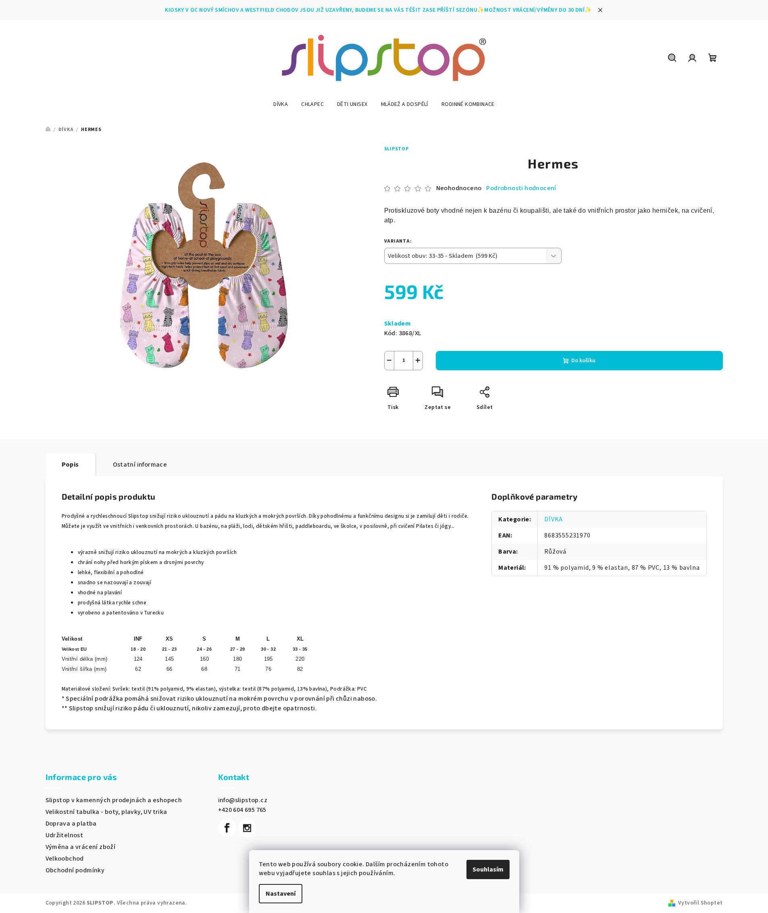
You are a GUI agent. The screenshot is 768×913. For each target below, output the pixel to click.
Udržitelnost (64, 835)
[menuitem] (280, 104)
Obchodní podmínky (75, 870)
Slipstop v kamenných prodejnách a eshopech (114, 800)
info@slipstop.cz (242, 800)
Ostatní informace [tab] (140, 464)
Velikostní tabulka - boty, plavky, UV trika (106, 811)
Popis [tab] (70, 464)
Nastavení (281, 893)
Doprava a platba (71, 823)
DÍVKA (553, 519)
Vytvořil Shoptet (700, 903)
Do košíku (583, 361)
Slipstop (396, 148)
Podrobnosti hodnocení (521, 188)
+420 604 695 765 (242, 809)
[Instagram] (247, 828)
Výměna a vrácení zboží (81, 846)
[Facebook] (227, 828)
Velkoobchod (65, 858)
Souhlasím (488, 869)
